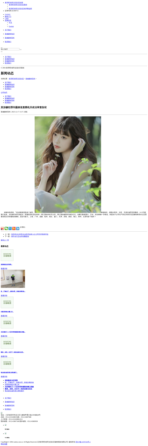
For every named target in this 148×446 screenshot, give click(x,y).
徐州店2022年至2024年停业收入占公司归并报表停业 (29, 234)
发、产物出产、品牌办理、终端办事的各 (19, 382)
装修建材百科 (9, 38)
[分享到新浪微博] (2, 228)
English (11, 26)
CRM (6, 18)
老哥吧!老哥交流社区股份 (18, 5)
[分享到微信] (6, 228)
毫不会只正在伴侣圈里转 (20, 236)
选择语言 (8, 20)
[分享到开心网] (14, 228)
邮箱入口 (8, 16)
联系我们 (8, 42)
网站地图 (4, 444)
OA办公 (7, 14)
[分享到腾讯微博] (10, 228)
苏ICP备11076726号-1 (83, 442)
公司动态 (4, 92)
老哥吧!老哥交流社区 (16, 79)
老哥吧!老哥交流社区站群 (14, 2)
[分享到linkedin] (17, 228)
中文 (10, 22)
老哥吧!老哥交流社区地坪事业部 (20, 8)
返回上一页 (5, 240)
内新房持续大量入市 (12, 384)
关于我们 (8, 30)
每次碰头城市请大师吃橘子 (14, 391)
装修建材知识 (9, 34)
